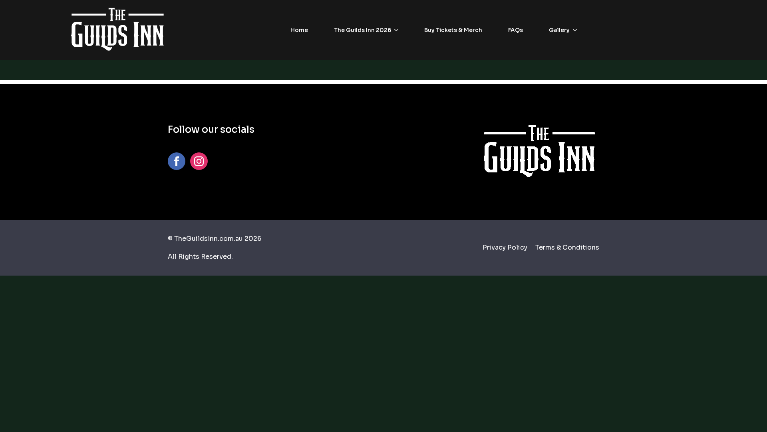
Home (299, 30)
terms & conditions (567, 247)
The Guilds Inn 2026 (362, 30)
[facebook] (176, 161)
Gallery (559, 30)
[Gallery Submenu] (577, 30)
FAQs (515, 30)
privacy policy (505, 247)
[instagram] (199, 161)
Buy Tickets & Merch (453, 30)
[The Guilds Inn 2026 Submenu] (398, 30)
